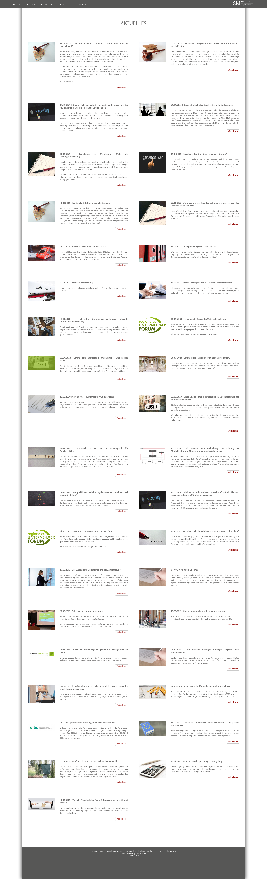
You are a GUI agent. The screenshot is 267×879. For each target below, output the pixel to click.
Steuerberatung (117, 851)
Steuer (32, 4)
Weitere (82, 4)
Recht (18, 4)
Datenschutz (162, 851)
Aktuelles (66, 4)
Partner (153, 851)
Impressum (172, 851)
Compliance (48, 4)
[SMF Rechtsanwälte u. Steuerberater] (243, 5)
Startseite (94, 851)
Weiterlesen (122, 87)
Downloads (146, 851)
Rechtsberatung (105, 851)
